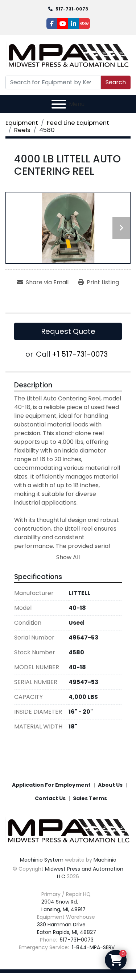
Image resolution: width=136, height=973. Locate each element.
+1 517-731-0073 (80, 354)
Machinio (105, 859)
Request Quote (68, 331)
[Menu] (58, 104)
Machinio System (41, 859)
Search (116, 82)
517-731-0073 (71, 9)
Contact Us (50, 798)
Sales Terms (90, 798)
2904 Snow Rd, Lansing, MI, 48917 (63, 905)
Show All (68, 557)
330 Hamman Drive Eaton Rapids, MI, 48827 (66, 928)
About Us (110, 785)
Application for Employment (51, 785)
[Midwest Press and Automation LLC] (68, 830)
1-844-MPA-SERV (92, 947)
